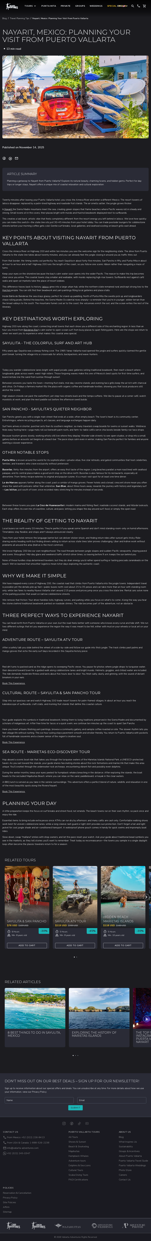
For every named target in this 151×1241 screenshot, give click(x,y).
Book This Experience (13, 742)
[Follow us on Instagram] (64, 1123)
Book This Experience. (13, 683)
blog (4, 18)
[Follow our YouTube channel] (87, 1123)
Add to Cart (27, 945)
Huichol (6, 290)
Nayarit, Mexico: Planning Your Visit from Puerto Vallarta (60, 18)
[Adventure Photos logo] (133, 1225)
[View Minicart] (144, 6)
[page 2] (77, 957)
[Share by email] (16, 159)
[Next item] (146, 897)
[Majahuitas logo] (69, 1225)
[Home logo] (12, 6)
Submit (75, 1107)
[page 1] (74, 957)
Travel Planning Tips (19, 18)
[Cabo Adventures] (13, 1225)
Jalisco (45, 286)
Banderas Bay (31, 330)
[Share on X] (10, 159)
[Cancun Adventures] (38, 1225)
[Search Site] (132, 6)
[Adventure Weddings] (102, 1225)
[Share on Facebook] (4, 159)
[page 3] (78, 1055)
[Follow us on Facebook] (71, 1123)
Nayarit (8, 209)
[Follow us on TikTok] (79, 1123)
